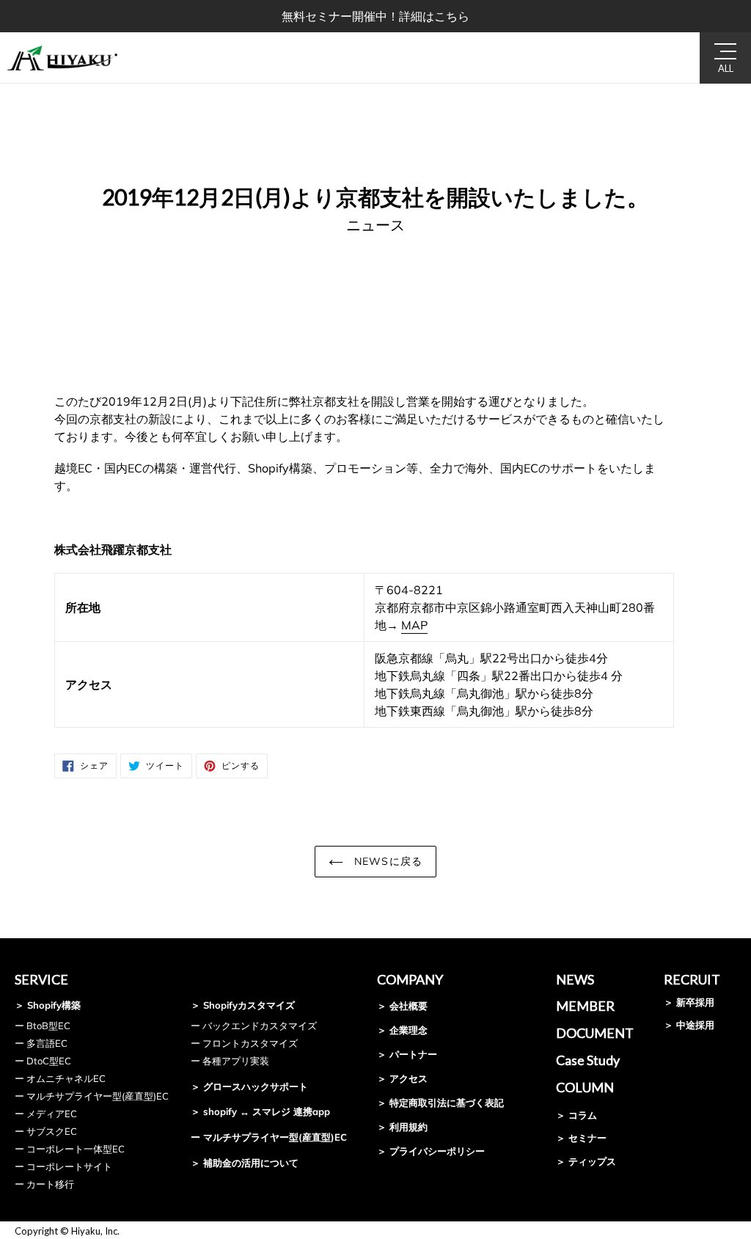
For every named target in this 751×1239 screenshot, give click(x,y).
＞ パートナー (407, 1054)
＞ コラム (576, 1115)
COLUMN (585, 1087)
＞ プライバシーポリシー (431, 1151)
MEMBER (585, 1006)
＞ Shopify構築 (48, 1005)
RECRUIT (692, 979)
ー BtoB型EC (42, 1025)
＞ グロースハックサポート (249, 1086)
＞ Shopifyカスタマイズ (243, 1005)
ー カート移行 (44, 1184)
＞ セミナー (581, 1138)
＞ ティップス (586, 1161)
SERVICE (41, 979)
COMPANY (410, 979)
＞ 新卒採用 (689, 1002)
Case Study (588, 1060)
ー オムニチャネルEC (60, 1078)
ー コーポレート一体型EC (70, 1149)
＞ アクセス (402, 1078)
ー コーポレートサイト (63, 1166)
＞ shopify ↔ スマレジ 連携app (260, 1111)
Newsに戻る (386, 861)
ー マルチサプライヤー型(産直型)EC (92, 1096)
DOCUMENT (595, 1033)
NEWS (575, 979)
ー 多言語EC (41, 1043)
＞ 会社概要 (402, 1006)
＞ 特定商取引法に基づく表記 (440, 1102)
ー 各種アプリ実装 (230, 1061)
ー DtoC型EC (43, 1061)
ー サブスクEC (46, 1131)
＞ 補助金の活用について (244, 1163)
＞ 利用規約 (402, 1127)
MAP (414, 625)
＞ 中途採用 (689, 1025)
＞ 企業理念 (402, 1030)
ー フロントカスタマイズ (244, 1043)
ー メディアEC (46, 1113)
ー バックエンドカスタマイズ (254, 1025)
